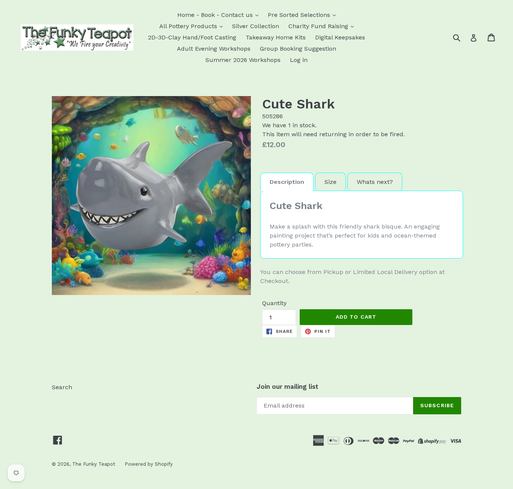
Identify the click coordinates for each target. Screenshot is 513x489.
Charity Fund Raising (319, 26)
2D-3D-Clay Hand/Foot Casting (192, 37)
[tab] (287, 182)
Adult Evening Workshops (213, 48)
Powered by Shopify (149, 464)
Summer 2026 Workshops (243, 59)
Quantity (274, 303)
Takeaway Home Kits (276, 37)
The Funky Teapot (93, 464)
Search (62, 387)
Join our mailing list (287, 386)
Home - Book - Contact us (216, 14)
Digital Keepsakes (340, 37)
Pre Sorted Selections (300, 14)
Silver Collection (255, 26)
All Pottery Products (189, 26)
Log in (299, 59)
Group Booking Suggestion (298, 48)
